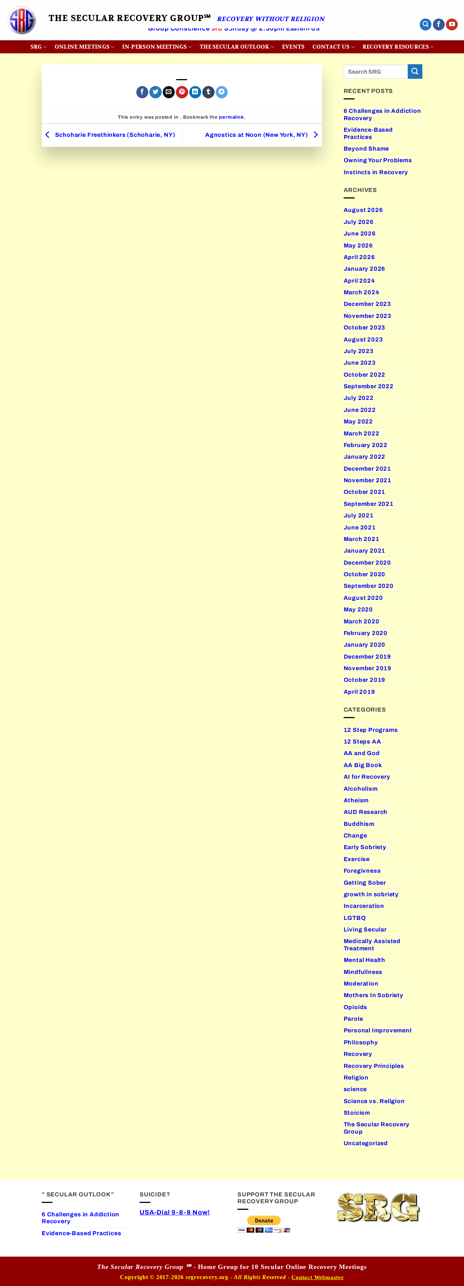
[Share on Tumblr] (208, 92)
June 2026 (360, 233)
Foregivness (362, 871)
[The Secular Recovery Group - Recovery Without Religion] (21, 20)
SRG (36, 46)
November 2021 (368, 480)
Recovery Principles (374, 1066)
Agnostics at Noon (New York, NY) (257, 135)
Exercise (357, 859)
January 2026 (365, 269)
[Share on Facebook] (142, 92)
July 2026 (359, 222)
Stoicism (357, 1113)
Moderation (361, 983)
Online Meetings (82, 46)
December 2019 (368, 657)
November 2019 (368, 668)
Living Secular (365, 929)
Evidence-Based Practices (368, 133)
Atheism (356, 800)
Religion (356, 1077)
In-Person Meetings (154, 46)
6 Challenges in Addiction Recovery (382, 114)
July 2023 (359, 351)
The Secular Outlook (234, 46)
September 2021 (369, 504)
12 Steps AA (362, 741)
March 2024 (362, 292)
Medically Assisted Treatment (372, 944)
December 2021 (368, 469)
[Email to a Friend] (169, 92)
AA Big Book (363, 765)
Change (355, 835)
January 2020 (365, 645)
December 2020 (368, 563)
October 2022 (365, 375)
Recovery (358, 1054)
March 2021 (362, 539)
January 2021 (365, 551)
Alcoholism (361, 789)
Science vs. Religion (374, 1101)
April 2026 (359, 257)
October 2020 (365, 574)
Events (293, 46)
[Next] (402, 39)
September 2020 (369, 586)
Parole (353, 1019)
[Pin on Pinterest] (182, 92)
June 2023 (360, 363)
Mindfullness (363, 972)
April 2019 (359, 692)
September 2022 (369, 386)
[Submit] (415, 71)
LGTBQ (355, 918)
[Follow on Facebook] (439, 25)
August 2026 (363, 210)
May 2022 (358, 421)
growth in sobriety (371, 894)
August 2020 (363, 598)
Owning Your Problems (378, 160)
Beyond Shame (366, 149)
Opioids (356, 1007)
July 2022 (359, 398)
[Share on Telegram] (222, 92)
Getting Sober (365, 883)
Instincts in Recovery (376, 172)
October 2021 (365, 492)
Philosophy (361, 1042)
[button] (425, 24)
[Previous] (65, 39)
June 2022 (360, 410)
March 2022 (362, 433)
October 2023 (365, 327)
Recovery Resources (395, 46)
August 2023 (363, 339)
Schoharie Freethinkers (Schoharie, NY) (114, 135)
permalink (231, 117)
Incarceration (364, 906)
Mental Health (365, 960)
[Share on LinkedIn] (195, 92)
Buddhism (359, 824)
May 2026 (358, 245)
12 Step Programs (371, 730)
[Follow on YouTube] (452, 25)
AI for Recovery (367, 777)
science (355, 1089)
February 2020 (366, 633)
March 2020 (362, 621)
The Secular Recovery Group (377, 1127)
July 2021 (359, 515)
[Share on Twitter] (155, 92)
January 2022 (365, 457)
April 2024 (359, 281)
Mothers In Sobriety (373, 995)
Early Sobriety (365, 847)
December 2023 (368, 304)
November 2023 (368, 316)
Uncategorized (366, 1143)
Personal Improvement (378, 1030)
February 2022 (366, 445)
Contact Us (330, 46)
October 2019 (365, 680)
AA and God (362, 753)
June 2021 (360, 527)
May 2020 (358, 609)
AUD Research (366, 812)
